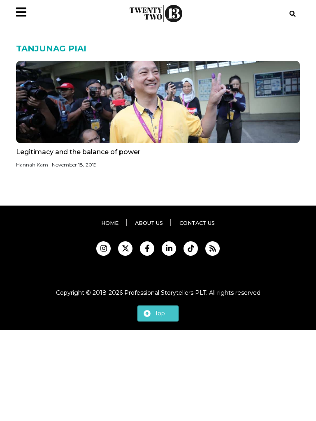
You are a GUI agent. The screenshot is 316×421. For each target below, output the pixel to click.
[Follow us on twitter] (125, 248)
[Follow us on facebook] (147, 248)
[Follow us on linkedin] (169, 248)
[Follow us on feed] (212, 248)
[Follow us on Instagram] (103, 248)
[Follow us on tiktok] (191, 248)
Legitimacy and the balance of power (78, 152)
